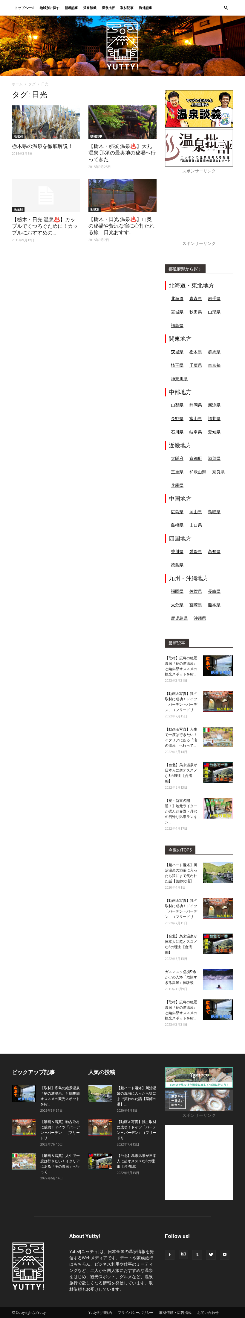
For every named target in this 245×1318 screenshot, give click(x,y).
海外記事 (145, 7)
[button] (226, 8)
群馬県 (214, 352)
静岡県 (195, 405)
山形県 (214, 312)
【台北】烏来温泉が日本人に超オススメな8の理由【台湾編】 (136, 1161)
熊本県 (214, 605)
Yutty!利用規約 (100, 1312)
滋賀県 (214, 458)
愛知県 (214, 432)
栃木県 (195, 352)
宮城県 (177, 312)
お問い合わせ (208, 1312)
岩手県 (214, 298)
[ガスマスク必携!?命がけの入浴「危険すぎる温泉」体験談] (218, 979)
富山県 (195, 418)
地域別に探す (49, 7)
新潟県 (214, 405)
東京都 (214, 365)
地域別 (18, 136)
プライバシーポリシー (136, 1312)
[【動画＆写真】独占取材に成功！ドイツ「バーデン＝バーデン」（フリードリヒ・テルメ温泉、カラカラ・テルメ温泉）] (218, 701)
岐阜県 (195, 432)
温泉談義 (90, 7)
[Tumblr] (197, 1255)
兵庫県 (177, 485)
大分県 (177, 605)
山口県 (195, 525)
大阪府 (177, 458)
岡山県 (195, 511)
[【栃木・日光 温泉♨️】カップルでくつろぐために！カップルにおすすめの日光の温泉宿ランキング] (46, 196)
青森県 (195, 298)
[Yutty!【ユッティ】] (122, 46)
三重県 (177, 472)
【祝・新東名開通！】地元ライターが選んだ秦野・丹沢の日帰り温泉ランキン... (181, 811)
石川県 (177, 432)
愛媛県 (195, 551)
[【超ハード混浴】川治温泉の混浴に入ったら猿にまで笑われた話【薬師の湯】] (218, 872)
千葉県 (195, 365)
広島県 (177, 511)
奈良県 (218, 472)
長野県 (177, 418)
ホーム (17, 84)
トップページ (24, 7)
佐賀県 (195, 591)
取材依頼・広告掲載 (175, 1312)
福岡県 (177, 591)
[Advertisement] (199, 210)
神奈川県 (179, 378)
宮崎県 (195, 605)
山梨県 (177, 405)
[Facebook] (169, 1255)
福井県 (214, 418)
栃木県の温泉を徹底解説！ (42, 146)
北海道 (177, 298)
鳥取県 (214, 511)
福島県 (177, 325)
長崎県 (214, 591)
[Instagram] (183, 1254)
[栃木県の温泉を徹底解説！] (46, 122)
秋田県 (195, 312)
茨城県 (177, 352)
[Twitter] (211, 1255)
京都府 (195, 458)
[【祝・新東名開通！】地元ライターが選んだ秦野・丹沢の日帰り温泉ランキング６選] (218, 808)
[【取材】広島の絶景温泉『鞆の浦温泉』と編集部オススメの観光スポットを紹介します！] (218, 665)
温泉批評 (108, 7)
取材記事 (127, 7)
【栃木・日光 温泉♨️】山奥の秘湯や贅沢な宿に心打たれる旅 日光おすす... (121, 225)
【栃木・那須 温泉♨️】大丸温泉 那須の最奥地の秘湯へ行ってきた (122, 152)
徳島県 (177, 565)
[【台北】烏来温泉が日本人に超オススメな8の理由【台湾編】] (218, 772)
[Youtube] (224, 1255)
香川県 (177, 551)
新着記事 (71, 7)
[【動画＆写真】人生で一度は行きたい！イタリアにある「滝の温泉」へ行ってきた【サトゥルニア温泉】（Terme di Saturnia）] (218, 737)
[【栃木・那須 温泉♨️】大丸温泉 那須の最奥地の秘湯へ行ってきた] (122, 122)
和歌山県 (197, 472)
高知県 (214, 551)
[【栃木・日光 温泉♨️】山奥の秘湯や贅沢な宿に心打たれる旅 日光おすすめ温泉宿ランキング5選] (122, 195)
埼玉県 (177, 365)
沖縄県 (200, 618)
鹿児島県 (179, 618)
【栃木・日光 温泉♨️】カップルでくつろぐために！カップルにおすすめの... (45, 226)
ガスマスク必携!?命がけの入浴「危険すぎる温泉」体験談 (181, 977)
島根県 (177, 525)
